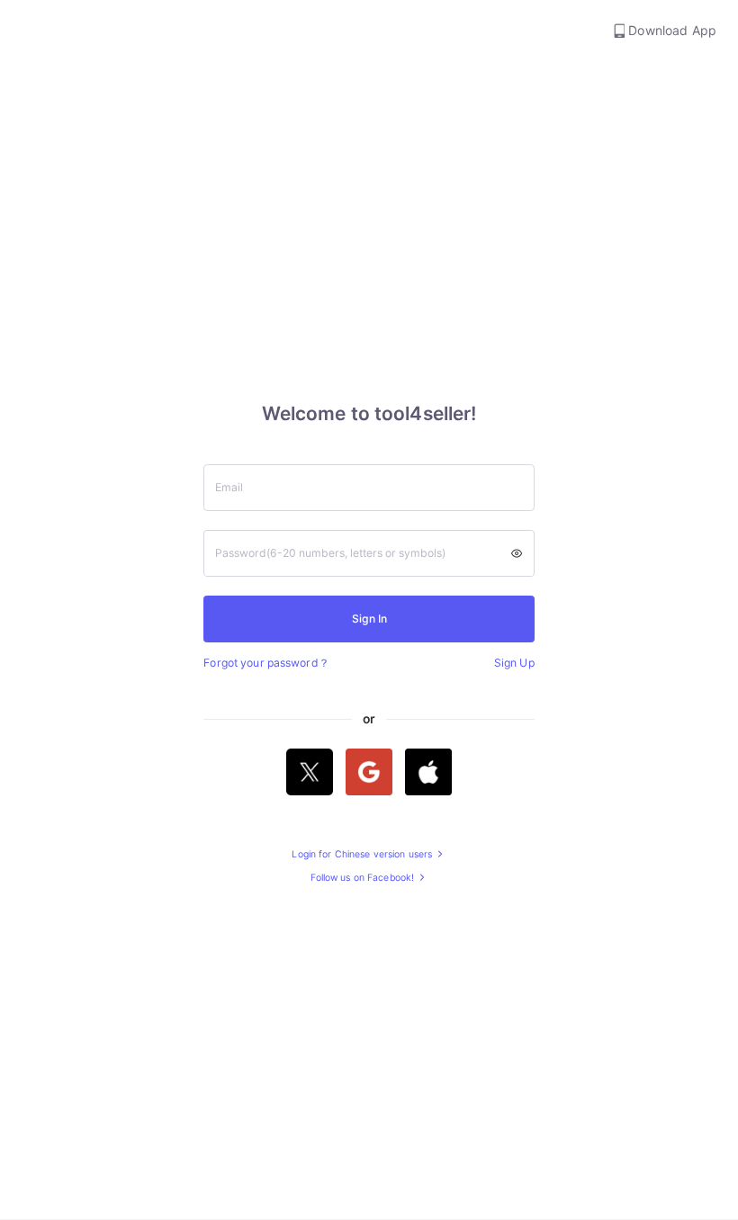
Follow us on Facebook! (364, 879)
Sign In (369, 618)
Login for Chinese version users (363, 855)
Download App (670, 30)
